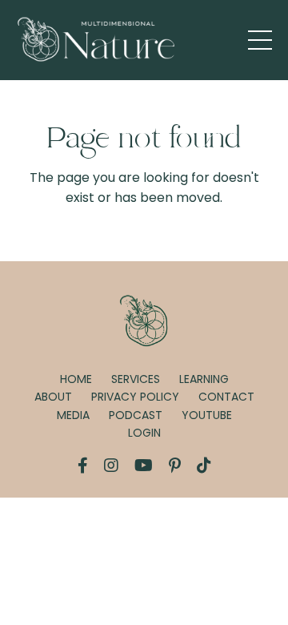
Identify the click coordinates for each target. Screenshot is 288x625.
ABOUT (53, 397)
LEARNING (204, 379)
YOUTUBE (207, 415)
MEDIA (73, 415)
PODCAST (135, 415)
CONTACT (226, 397)
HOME (76, 379)
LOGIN (144, 433)
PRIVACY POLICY (135, 397)
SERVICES (135, 379)
